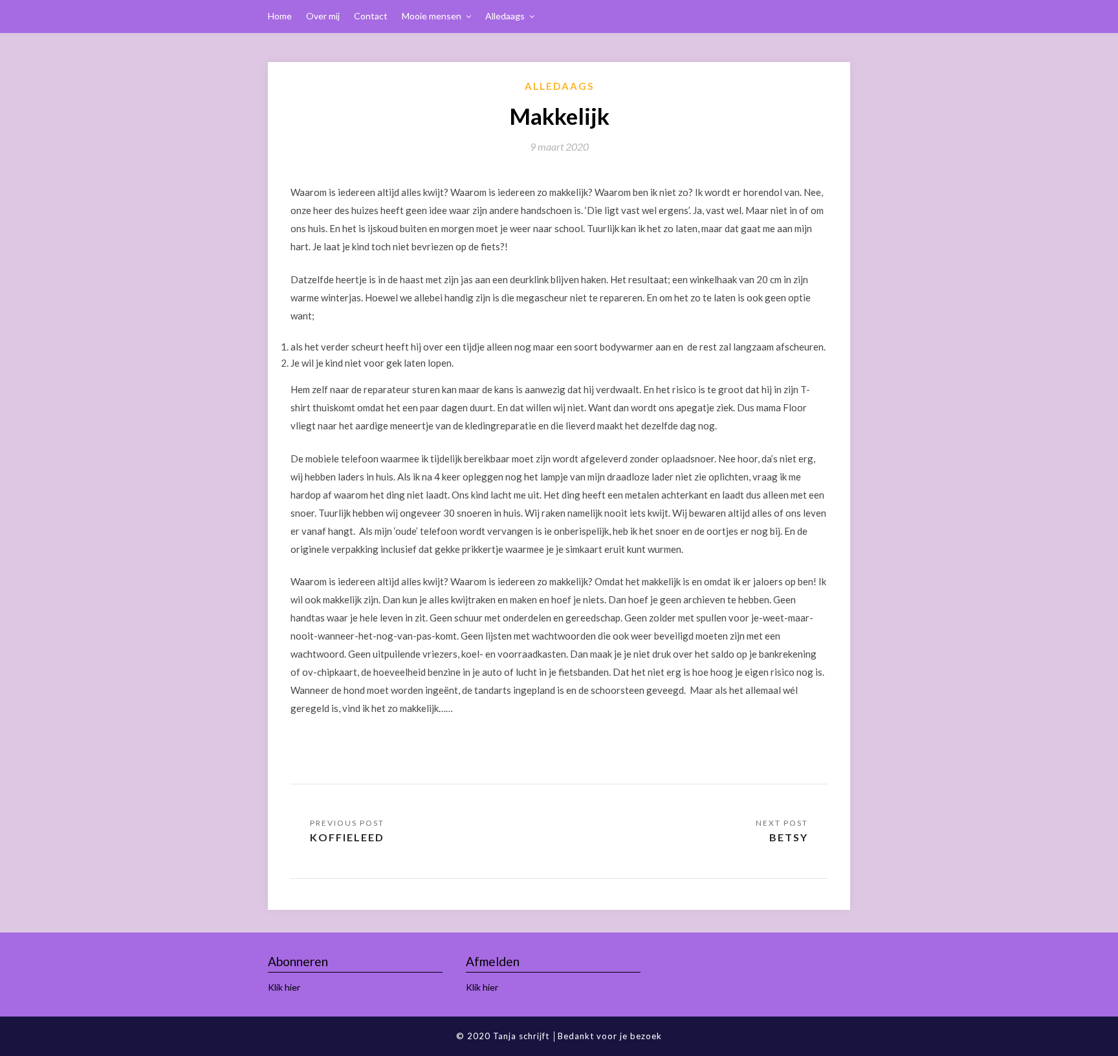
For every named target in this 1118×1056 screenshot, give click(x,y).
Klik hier (284, 987)
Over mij (323, 15)
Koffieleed (347, 837)
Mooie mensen (431, 15)
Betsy (788, 837)
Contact (371, 15)
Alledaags (505, 15)
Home (280, 15)
